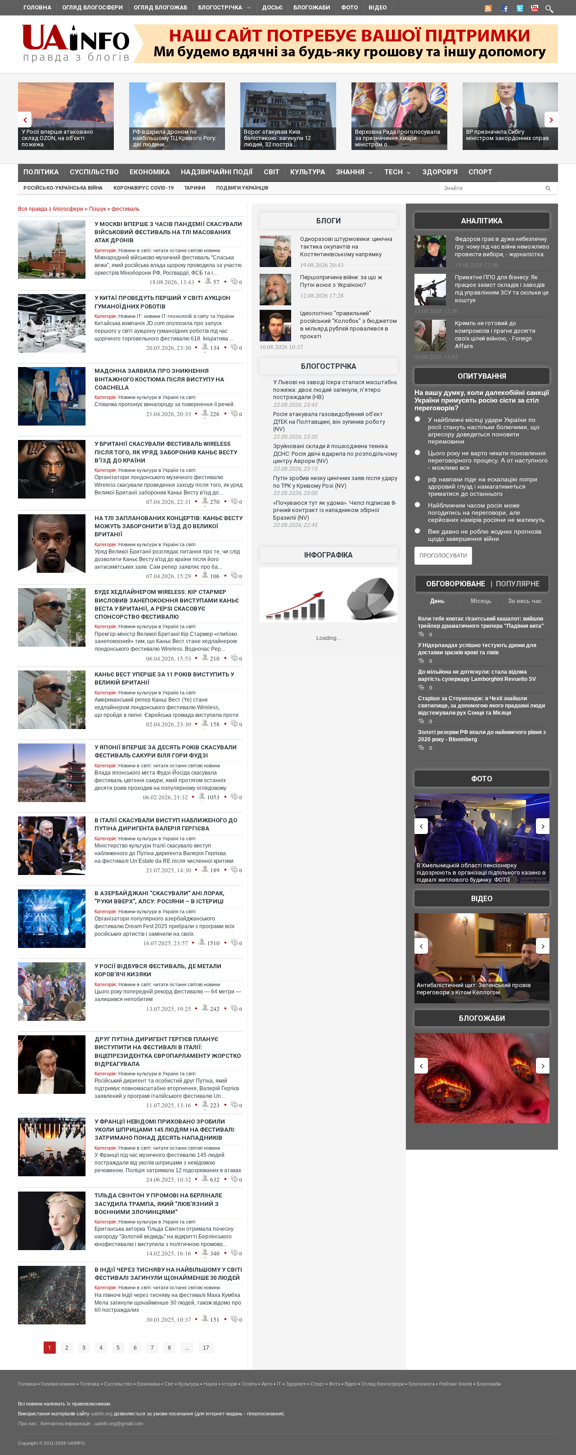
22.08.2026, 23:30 (295, 437)
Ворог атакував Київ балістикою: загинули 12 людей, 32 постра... (277, 138)
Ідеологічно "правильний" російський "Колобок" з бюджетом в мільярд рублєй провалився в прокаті (348, 325)
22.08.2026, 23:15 (295, 469)
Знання (347, 174)
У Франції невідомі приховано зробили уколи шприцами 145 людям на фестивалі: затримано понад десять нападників (165, 1129)
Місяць (481, 601)
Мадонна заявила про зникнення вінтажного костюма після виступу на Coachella (159, 378)
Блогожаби (311, 7)
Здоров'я (440, 172)
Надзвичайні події (217, 172)
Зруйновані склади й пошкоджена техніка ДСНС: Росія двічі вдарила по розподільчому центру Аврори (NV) (335, 453)
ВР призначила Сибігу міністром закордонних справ (507, 134)
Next (553, 119)
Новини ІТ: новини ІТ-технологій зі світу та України (176, 316)
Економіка (150, 172)
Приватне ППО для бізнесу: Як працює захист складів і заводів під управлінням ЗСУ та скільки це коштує (502, 289)
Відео (378, 7)
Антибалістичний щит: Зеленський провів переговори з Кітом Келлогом (474, 989)
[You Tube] (533, 10)
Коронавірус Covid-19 (143, 188)
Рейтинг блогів (455, 1384)
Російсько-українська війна (63, 188)
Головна (37, 7)
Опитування (482, 376)
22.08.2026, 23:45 (295, 405)
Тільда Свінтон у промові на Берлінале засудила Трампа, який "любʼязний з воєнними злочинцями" (158, 1203)
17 (206, 1348)
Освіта (249, 1384)
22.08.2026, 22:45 (295, 525)
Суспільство (94, 172)
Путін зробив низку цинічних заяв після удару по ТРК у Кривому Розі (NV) (335, 482)
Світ (271, 172)
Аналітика (482, 221)
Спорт (480, 172)
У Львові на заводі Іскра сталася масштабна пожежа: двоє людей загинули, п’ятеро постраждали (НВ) (335, 389)
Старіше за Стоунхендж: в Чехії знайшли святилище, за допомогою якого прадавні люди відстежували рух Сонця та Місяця (481, 705)
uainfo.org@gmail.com (118, 1423)
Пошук (97, 209)
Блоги (328, 221)
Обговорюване (455, 584)
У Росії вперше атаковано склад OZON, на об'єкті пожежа (57, 138)
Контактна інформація (65, 1423)
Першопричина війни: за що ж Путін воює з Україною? (341, 281)
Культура (307, 172)
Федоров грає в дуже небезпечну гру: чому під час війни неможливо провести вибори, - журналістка (502, 247)
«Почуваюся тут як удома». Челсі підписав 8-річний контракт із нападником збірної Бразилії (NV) (334, 510)
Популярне (518, 584)
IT (279, 1384)
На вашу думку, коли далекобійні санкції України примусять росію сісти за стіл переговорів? (481, 400)
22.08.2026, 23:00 (295, 493)
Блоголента (422, 1384)
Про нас (27, 1423)
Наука (210, 1384)
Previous (23, 119)
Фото (349, 7)
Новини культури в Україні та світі (156, 397)
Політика (41, 172)
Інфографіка (328, 555)
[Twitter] (518, 10)
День (437, 601)
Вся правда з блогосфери (50, 209)
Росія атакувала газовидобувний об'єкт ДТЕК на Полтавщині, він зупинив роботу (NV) (329, 421)
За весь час (525, 601)
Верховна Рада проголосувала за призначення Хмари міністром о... (397, 138)
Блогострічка (217, 9)
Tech (391, 174)
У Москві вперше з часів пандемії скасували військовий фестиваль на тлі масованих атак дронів (168, 232)
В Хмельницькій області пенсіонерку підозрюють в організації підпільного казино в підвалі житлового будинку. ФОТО (481, 872)
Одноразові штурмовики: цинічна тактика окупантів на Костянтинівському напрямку (346, 247)
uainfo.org (101, 1413)
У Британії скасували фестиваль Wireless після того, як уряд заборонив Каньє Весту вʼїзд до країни (165, 451)
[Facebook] (503, 10)
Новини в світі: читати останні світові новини (169, 250)
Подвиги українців (242, 188)
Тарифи (194, 188)
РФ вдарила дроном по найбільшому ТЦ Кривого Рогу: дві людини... (174, 138)
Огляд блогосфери (92, 7)
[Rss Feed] (487, 10)
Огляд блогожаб (160, 7)
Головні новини (58, 1384)
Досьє (272, 7)
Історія (229, 1384)
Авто (266, 1384)
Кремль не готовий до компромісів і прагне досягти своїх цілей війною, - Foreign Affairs (495, 334)
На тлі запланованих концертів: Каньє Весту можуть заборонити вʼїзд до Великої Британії (168, 526)
